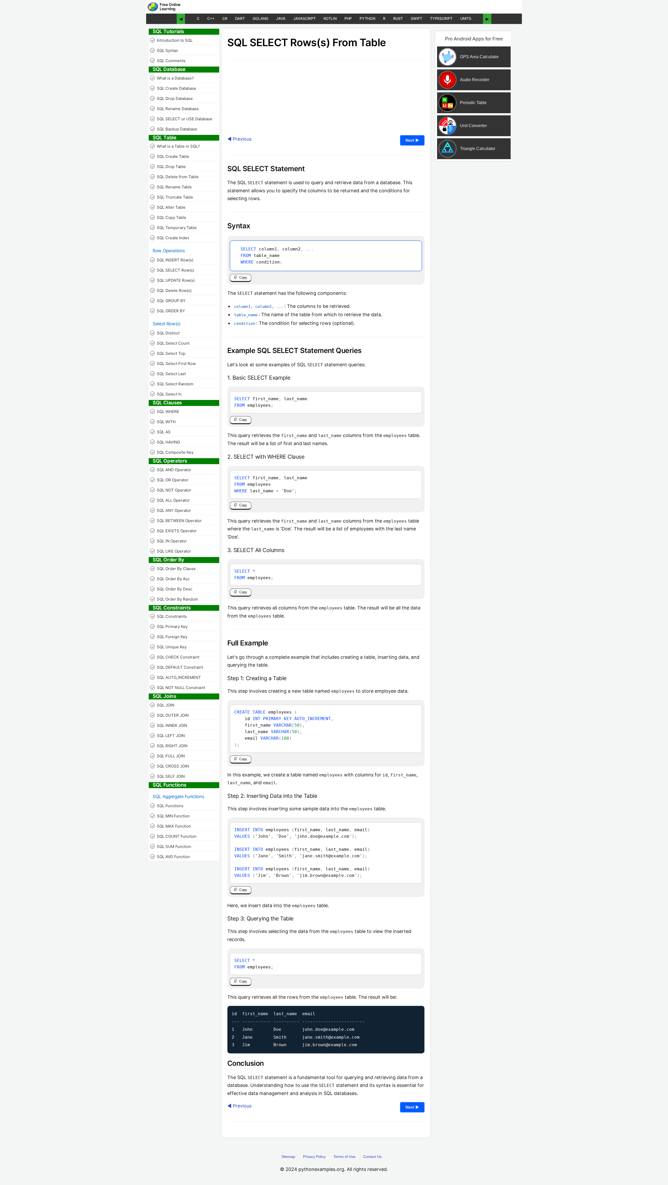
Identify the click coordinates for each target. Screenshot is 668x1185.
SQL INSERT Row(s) (172, 260)
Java (280, 18)
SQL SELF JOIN (168, 776)
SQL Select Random (172, 383)
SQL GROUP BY (168, 300)
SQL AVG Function (170, 856)
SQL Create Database (173, 88)
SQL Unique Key (169, 646)
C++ (210, 18)
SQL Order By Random (174, 599)
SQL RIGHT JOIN (169, 745)
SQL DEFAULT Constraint (177, 667)
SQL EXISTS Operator (174, 530)
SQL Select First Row (173, 363)
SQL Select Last (168, 373)
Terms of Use (344, 1156)
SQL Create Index (170, 237)
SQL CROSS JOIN (170, 766)
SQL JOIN (163, 705)
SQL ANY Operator (171, 510)
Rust (398, 18)
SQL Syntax (164, 50)
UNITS (465, 18)
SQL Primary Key (169, 626)
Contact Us (372, 1156)
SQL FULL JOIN (168, 755)
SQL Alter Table (168, 207)
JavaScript (304, 18)
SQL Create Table (170, 156)
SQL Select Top (168, 353)
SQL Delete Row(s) (171, 290)
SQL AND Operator (171, 469)
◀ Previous (239, 139)
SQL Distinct (165, 333)
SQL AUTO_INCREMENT (176, 677)
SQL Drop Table (168, 166)
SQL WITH (163, 421)
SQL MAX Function (171, 826)
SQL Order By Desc (172, 588)
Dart (240, 18)
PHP (348, 18)
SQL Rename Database (175, 108)
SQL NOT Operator (171, 490)
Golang (260, 18)
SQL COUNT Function (174, 836)
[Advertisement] (473, 248)
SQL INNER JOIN (169, 725)
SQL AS (161, 431)
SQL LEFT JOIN (168, 735)
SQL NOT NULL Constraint (178, 687)
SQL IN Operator (169, 540)
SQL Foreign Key (169, 636)
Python (367, 18)
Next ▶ (412, 140)
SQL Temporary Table (174, 227)
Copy (243, 277)
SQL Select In (166, 394)
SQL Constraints (169, 616)
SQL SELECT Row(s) (172, 270)
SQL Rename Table (171, 186)
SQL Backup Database (174, 129)
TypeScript (441, 18)
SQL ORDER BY (168, 310)
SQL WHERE (165, 411)
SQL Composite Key (172, 452)
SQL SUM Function (171, 846)
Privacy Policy (314, 1156)
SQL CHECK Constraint (175, 657)
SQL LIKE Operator (171, 551)
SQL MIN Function (170, 815)
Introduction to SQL (172, 40)
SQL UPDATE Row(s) (173, 280)
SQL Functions (167, 805)
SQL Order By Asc (170, 578)
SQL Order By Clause (173, 568)
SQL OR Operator (170, 479)
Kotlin (330, 18)
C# (224, 18)
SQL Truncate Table (172, 197)
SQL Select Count (170, 343)
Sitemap (288, 1156)
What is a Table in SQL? (175, 146)
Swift (416, 18)
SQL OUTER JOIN (170, 715)
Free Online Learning (170, 7)
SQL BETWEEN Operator (176, 520)
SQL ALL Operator (170, 500)
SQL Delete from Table (175, 176)
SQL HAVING (165, 442)
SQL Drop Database (172, 98)
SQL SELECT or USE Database (182, 118)
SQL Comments (168, 60)
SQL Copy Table (169, 217)
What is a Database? (172, 78)
